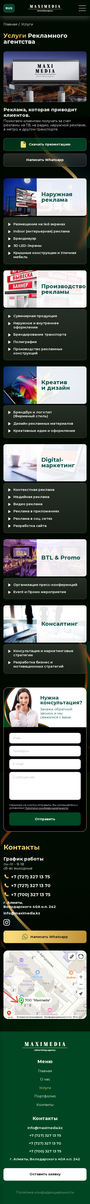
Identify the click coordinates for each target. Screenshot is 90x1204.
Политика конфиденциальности (45, 1193)
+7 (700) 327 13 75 (30, 894)
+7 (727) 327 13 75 (30, 876)
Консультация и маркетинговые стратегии (43, 653)
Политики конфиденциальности (46, 808)
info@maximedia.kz (21, 913)
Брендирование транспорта (39, 335)
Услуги (45, 1088)
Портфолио (45, 1096)
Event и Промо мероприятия (39, 592)
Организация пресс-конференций (45, 585)
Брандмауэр (24, 239)
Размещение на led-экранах (39, 224)
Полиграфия (25, 342)
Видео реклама (27, 504)
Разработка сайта (30, 526)
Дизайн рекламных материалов (43, 424)
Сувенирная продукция (35, 316)
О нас (45, 1079)
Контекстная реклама (33, 490)
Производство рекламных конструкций (37, 351)
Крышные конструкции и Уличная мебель (44, 255)
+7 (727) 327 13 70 (31, 885)
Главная (10, 24)
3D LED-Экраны (27, 246)
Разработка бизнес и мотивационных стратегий (38, 664)
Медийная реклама (31, 497)
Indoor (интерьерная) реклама (41, 231)
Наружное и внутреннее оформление (36, 325)
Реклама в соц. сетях (32, 519)
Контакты (45, 1105)
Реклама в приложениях (36, 511)
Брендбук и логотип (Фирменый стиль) (32, 414)
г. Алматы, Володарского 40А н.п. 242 (29, 905)
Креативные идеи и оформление (44, 431)
